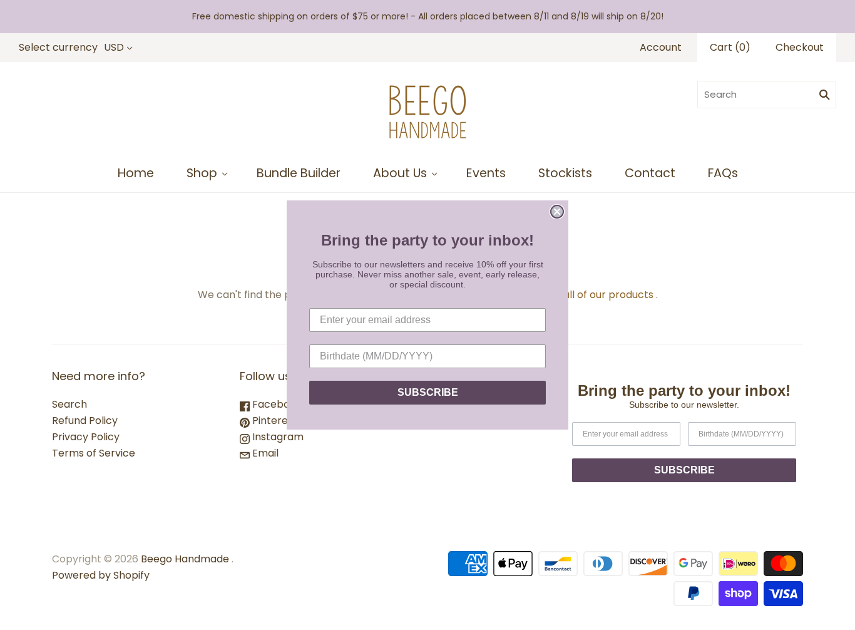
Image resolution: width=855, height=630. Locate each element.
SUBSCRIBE (427, 392)
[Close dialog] (557, 211)
